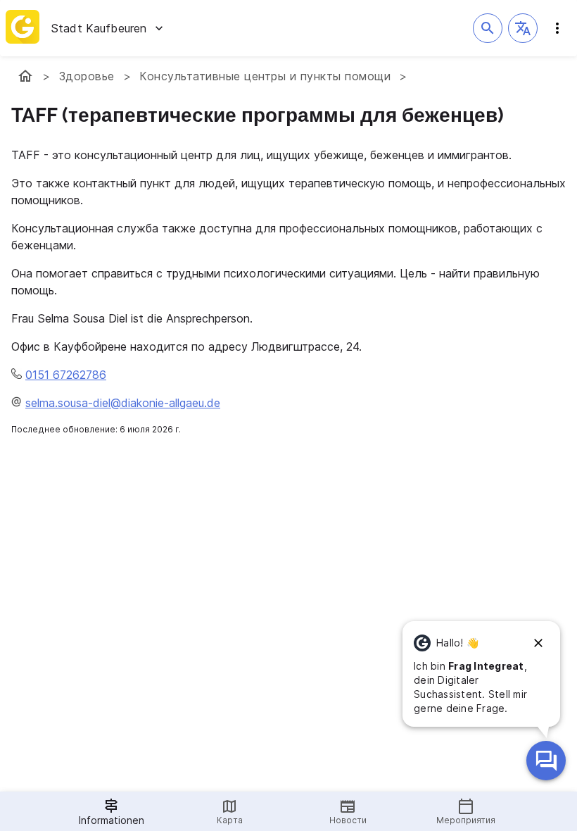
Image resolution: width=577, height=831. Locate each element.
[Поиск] (487, 28)
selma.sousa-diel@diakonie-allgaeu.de (122, 403)
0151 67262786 (65, 375)
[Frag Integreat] (546, 760)
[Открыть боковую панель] (557, 28)
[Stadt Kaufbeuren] (25, 76)
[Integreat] (22, 28)
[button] (523, 28)
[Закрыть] (538, 643)
